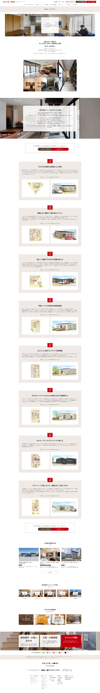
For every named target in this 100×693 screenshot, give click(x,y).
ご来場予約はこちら (57, 149)
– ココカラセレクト (44, 678)
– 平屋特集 (42, 688)
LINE (45, 652)
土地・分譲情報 (81, 1)
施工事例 (46, 4)
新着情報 (59, 675)
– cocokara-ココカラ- (44, 677)
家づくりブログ (60, 683)
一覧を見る (50, 572)
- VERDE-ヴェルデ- (44, 685)
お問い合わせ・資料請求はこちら (44, 149)
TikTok (68, 652)
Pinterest (56, 652)
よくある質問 (60, 677)
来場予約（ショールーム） (69, 675)
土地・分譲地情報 (53, 4)
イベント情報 (92, 1)
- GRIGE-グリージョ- (44, 684)
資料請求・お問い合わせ (70, 1)
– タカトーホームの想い (33, 677)
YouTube (62, 652)
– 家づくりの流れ (32, 681)
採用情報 (59, 680)
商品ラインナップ (39, 4)
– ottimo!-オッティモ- (44, 681)
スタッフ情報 (74, 4)
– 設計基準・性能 (32, 678)
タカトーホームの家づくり (28, 4)
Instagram (50, 652)
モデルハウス (60, 4)
